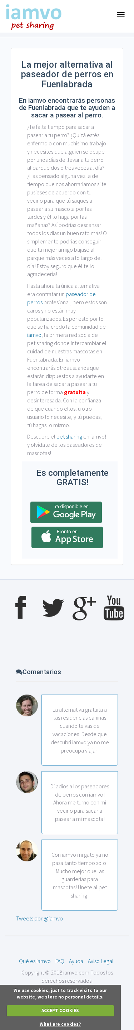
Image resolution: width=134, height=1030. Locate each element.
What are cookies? (60, 1024)
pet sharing (69, 436)
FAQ (59, 960)
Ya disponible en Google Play (66, 512)
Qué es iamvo (35, 960)
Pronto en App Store (67, 537)
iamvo (34, 334)
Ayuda (76, 960)
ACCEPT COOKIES (60, 1010)
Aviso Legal (101, 960)
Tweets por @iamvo (39, 918)
